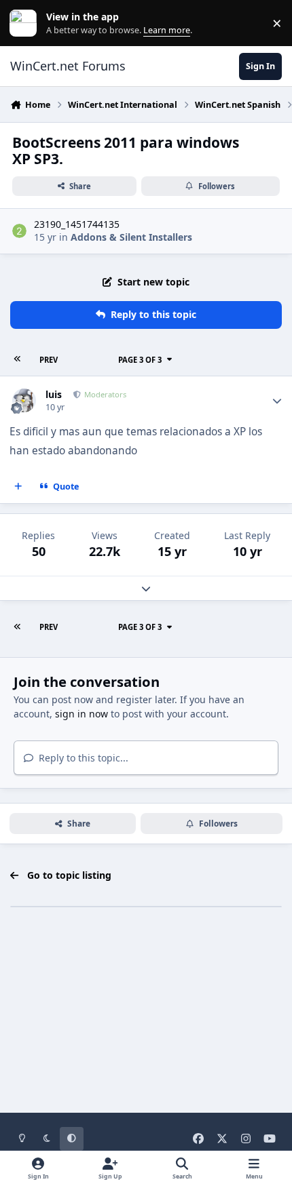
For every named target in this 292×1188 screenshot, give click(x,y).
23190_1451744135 (77, 224)
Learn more (26, 23)
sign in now (81, 713)
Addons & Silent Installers (131, 237)
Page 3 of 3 (140, 360)
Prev (48, 360)
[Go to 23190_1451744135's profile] (19, 231)
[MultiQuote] (18, 487)
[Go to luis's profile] (24, 400)
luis (53, 395)
